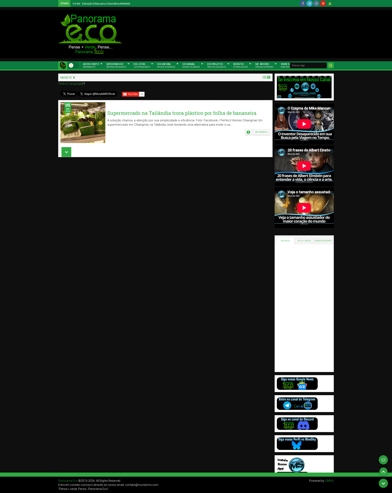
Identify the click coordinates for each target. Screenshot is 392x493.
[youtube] (330, 3)
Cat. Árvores (264, 65)
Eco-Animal (191, 65)
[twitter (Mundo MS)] (309, 3)
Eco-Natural (166, 65)
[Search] (331, 65)
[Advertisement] (235, 33)
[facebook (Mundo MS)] (303, 3)
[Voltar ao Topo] (383, 471)
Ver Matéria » (261, 132)
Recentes (240, 65)
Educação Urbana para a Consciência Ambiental (101, 3)
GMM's (329, 480)
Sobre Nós (288, 65)
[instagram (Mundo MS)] (316, 3)
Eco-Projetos (216, 65)
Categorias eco (116, 65)
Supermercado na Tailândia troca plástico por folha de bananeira (181, 113)
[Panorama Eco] (62, 65)
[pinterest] (323, 3)
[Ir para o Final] (383, 483)
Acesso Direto (91, 65)
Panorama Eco (68, 480)
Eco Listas (142, 65)
